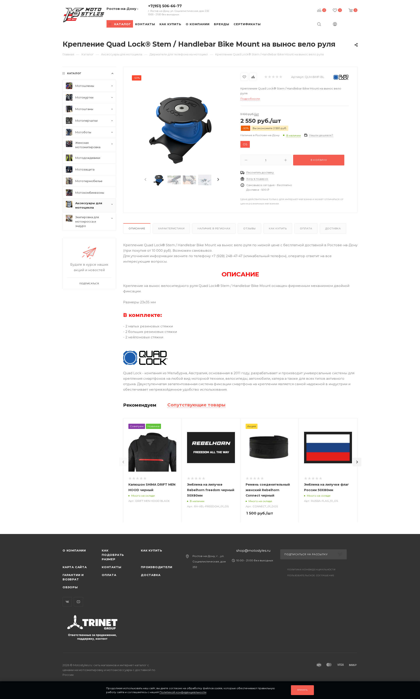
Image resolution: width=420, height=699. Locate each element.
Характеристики (171, 228)
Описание (137, 228)
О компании (74, 550)
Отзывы (249, 228)
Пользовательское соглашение (310, 575)
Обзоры (70, 587)
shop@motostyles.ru (253, 550)
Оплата (306, 228)
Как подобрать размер (113, 555)
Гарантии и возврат (73, 577)
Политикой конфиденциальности (182, 692)
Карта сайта (75, 567)
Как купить (278, 228)
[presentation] (145, 179)
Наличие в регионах (214, 228)
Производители (156, 567)
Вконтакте (67, 601)
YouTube (78, 601)
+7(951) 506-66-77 (178, 10)
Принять (302, 690)
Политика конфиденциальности (311, 569)
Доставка (333, 228)
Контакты (111, 567)
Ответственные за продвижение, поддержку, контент (92, 636)
